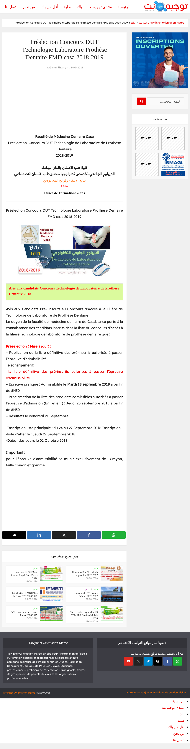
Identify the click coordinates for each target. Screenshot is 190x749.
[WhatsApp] (177, 661)
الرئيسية (123, 7)
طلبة (67, 7)
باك (79, 7)
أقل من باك (49, 7)
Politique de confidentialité (170, 692)
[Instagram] (157, 661)
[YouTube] (128, 661)
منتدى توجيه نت (100, 7)
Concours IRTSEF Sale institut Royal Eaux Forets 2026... (24, 575)
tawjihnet (51, 67)
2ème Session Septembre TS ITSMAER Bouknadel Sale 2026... (84, 615)
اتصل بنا (11, 7)
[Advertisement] (64, 102)
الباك (95, 568)
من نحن (29, 7)
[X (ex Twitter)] (138, 661)
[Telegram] (148, 661)
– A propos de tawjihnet (140, 692)
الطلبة (87, 589)
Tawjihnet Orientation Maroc (18, 692)
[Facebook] (167, 661)
